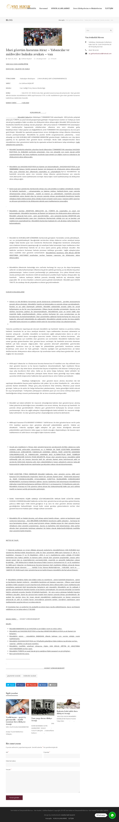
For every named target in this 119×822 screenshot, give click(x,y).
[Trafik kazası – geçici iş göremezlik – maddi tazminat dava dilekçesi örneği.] (17, 707)
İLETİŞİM (71, 818)
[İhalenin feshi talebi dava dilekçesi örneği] (68, 703)
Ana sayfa (61, 20)
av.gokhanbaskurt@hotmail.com (100, 53)
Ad (7, 752)
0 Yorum (53, 59)
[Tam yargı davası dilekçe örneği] (43, 707)
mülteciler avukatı (29, 676)
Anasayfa (48, 818)
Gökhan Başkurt (26, 59)
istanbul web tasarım (68, 815)
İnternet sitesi (11, 761)
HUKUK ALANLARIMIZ (60, 818)
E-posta (47, 752)
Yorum (8, 769)
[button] (10, 685)
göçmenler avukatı (13, 676)
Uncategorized (41, 59)
